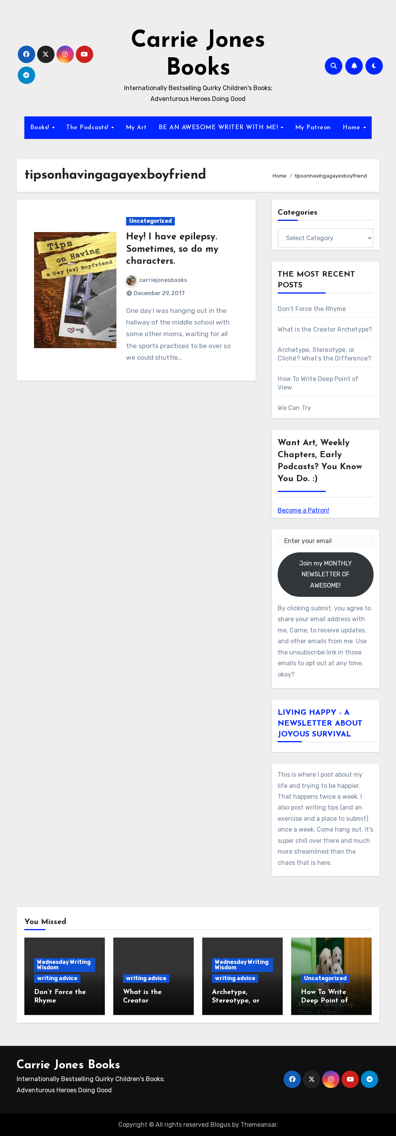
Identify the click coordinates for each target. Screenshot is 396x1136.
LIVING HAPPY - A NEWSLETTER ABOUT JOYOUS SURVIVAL (320, 723)
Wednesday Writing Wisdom (63, 965)
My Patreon (313, 128)
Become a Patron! (303, 510)
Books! (40, 128)
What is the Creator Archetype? (325, 329)
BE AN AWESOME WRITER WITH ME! (219, 128)
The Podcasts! (88, 128)
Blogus (220, 1124)
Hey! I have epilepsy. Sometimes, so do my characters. (172, 249)
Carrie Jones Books (68, 1065)
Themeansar (259, 1124)
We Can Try (294, 408)
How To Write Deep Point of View (324, 1001)
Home (353, 128)
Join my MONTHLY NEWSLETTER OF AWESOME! (325, 574)
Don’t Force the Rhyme (312, 309)
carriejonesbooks (163, 280)
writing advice (57, 978)
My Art (136, 128)
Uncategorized (150, 221)
